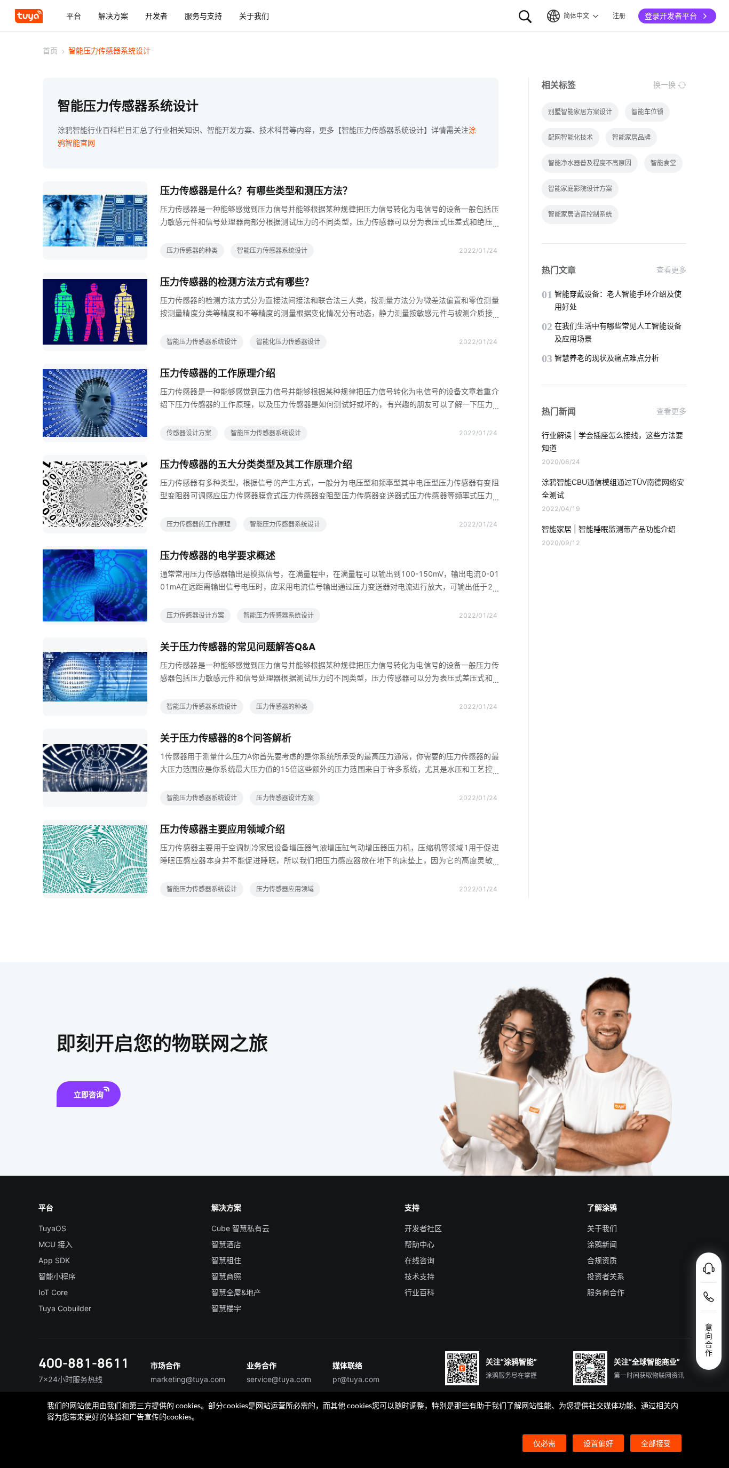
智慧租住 (226, 1260)
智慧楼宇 (226, 1308)
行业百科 (419, 1292)
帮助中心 (419, 1244)
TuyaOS (52, 1228)
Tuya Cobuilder (64, 1308)
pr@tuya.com (355, 1379)
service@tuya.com (279, 1379)
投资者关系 (605, 1276)
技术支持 (419, 1276)
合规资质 (602, 1260)
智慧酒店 (226, 1244)
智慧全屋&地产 (236, 1292)
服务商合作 (605, 1292)
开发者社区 (423, 1228)
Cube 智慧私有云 (240, 1228)
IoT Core (53, 1292)
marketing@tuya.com (187, 1379)
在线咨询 (419, 1260)
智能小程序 (57, 1276)
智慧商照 (226, 1276)
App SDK (54, 1260)
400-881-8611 (83, 1362)
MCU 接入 (55, 1244)
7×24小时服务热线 (70, 1379)
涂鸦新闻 (602, 1244)
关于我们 (602, 1228)
